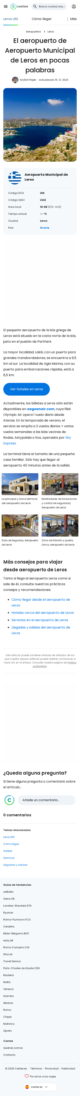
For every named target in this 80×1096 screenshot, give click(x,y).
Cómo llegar (42, 19)
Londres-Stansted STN (17, 905)
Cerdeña (8, 926)
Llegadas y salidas (15, 865)
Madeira (8, 975)
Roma (7, 1010)
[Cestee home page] (19, 6)
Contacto (9, 1055)
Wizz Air (8, 954)
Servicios (9, 858)
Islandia (8, 996)
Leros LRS (10, 19)
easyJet (8, 940)
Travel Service (12, 961)
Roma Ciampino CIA (16, 947)
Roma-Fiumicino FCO (17, 919)
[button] (5, 6)
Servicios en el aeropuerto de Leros (39, 620)
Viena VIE (9, 898)
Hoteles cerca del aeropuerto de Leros (42, 612)
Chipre (7, 1017)
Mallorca (8, 1024)
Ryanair (8, 912)
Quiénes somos (13, 1048)
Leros (51, 31)
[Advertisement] (40, 281)
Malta (6, 982)
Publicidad (68, 1068)
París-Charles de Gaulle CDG (21, 968)
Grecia (44, 227)
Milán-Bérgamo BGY (16, 933)
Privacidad (52, 1068)
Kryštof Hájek (28, 80)
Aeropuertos (33, 31)
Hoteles (7, 851)
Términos (36, 1068)
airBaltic (8, 892)
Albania (8, 1003)
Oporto (7, 1030)
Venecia (8, 989)
